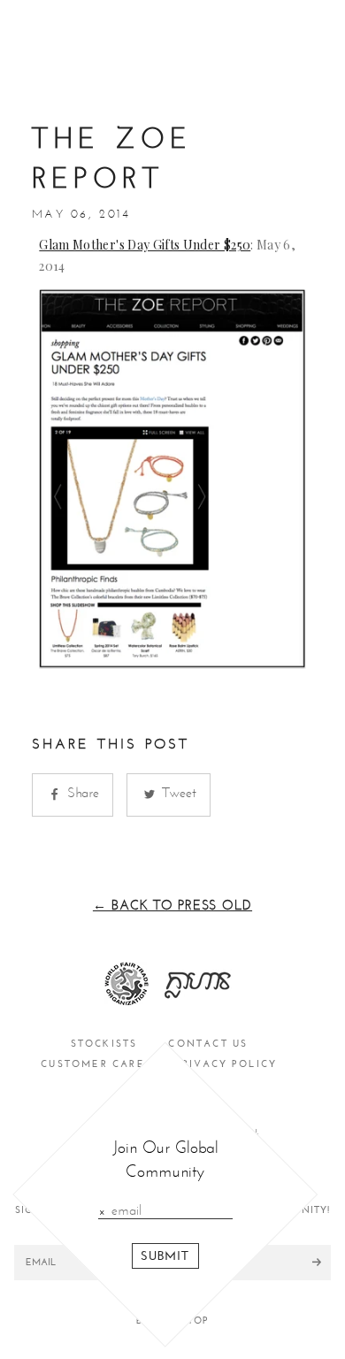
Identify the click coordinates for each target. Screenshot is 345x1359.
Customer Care (93, 1064)
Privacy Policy (227, 1064)
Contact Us (208, 1043)
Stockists (104, 1043)
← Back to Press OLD (172, 905)
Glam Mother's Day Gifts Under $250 (144, 244)
